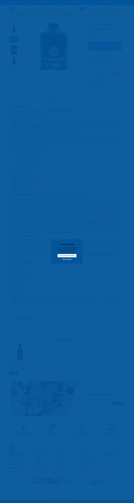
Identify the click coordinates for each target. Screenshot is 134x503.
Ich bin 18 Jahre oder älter (67, 255)
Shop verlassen (67, 259)
